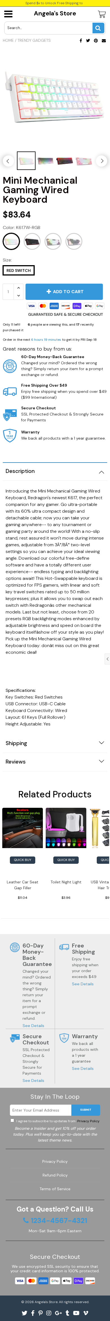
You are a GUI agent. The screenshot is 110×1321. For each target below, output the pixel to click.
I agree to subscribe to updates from (58, 1121)
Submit (85, 1110)
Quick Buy (22, 860)
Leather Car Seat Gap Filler (22, 884)
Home (8, 40)
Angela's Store (55, 13)
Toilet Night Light (66, 881)
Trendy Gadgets (34, 40)
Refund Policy (55, 1175)
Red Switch (18, 270)
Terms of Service (55, 1188)
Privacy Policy (88, 1121)
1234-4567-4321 (59, 1221)
